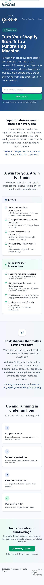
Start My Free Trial (23, 548)
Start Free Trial (22, 97)
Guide (39, 19)
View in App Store (29, 19)
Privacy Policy (37, 575)
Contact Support (34, 572)
